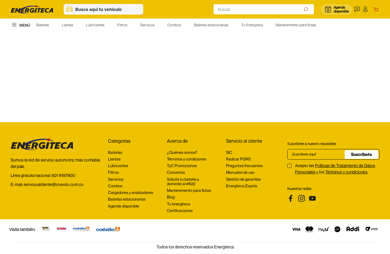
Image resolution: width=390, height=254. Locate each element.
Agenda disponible (341, 9)
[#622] (46, 229)
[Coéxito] (108, 229)
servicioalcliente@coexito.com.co (54, 184)
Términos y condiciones (346, 172)
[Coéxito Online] (81, 229)
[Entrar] (367, 9)
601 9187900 (63, 175)
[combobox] (264, 9)
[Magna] (61, 229)
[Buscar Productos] (307, 9)
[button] (358, 9)
